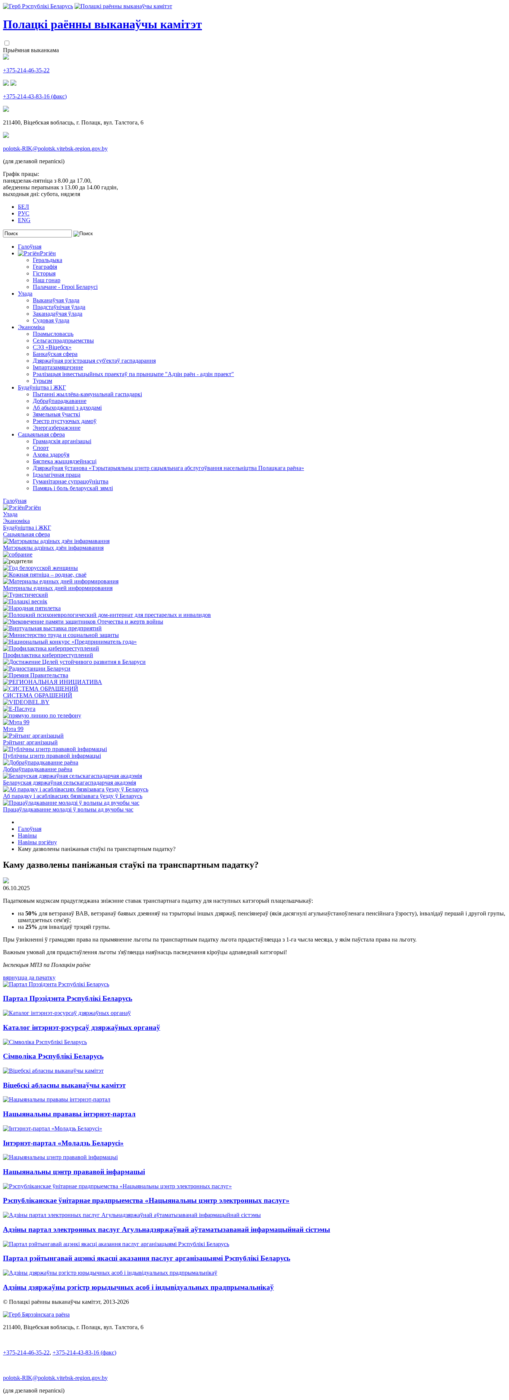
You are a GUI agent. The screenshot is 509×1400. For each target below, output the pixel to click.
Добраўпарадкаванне (59, 401)
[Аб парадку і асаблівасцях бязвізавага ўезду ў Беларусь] (75, 789)
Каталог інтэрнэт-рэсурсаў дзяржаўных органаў (81, 1027)
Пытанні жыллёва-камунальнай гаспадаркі (87, 394)
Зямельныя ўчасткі (56, 414)
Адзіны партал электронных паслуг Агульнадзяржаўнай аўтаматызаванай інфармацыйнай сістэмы (166, 1229)
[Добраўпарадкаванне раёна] (40, 762)
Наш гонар (46, 280)
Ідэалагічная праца (56, 475)
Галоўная (29, 246)
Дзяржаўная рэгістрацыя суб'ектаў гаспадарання (94, 360)
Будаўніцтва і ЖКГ (42, 387)
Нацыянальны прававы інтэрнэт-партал (69, 1114)
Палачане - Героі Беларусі (65, 287)
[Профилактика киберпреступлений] (51, 648)
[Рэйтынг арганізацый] (33, 735)
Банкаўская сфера (55, 354)
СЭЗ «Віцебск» (52, 347)
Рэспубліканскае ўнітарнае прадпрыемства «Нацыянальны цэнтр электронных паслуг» (146, 1200)
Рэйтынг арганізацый (30, 742)
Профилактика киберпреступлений (48, 655)
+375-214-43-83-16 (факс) (35, 96)
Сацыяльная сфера (41, 434)
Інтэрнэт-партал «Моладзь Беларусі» (63, 1143)
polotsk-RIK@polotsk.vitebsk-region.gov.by (55, 148)
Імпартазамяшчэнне (58, 367)
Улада (25, 293)
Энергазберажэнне (56, 428)
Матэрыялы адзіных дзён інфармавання (53, 548)
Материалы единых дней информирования (58, 588)
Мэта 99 (13, 729)
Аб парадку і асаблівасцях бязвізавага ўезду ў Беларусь (72, 796)
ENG (24, 220)
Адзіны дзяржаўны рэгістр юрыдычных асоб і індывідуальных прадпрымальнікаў (138, 1287)
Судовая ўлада (51, 320)
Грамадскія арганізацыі (62, 441)
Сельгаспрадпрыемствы (63, 340)
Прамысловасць (53, 334)
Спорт (41, 448)
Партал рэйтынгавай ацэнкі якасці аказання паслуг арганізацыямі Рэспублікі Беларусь (146, 1258)
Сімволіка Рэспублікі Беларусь (53, 1056)
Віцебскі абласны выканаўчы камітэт (64, 1085)
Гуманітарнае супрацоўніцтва (70, 481)
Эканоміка (31, 327)
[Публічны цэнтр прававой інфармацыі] (55, 749)
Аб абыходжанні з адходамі (67, 407)
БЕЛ (23, 207)
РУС (23, 213)
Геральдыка (47, 260)
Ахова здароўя (51, 454)
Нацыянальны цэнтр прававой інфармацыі (74, 1172)
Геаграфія (45, 267)
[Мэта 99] (16, 722)
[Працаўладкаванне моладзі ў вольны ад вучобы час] (71, 803)
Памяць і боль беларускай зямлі (73, 488)
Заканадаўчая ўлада (57, 313)
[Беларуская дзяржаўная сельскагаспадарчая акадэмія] (72, 776)
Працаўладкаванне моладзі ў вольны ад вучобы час (68, 809)
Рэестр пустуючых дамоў (65, 421)
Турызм (42, 381)
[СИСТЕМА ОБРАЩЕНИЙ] (40, 688)
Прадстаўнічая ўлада (59, 307)
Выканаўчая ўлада (56, 300)
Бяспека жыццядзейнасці (65, 461)
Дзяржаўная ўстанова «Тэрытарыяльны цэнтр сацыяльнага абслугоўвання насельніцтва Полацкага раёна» (168, 468)
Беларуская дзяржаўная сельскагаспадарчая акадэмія (69, 782)
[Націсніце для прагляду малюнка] (6, 881)
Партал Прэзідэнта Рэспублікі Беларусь (67, 998)
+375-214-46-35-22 (26, 70)
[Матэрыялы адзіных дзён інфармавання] (56, 541)
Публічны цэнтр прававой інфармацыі (52, 756)
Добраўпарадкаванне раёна (37, 769)
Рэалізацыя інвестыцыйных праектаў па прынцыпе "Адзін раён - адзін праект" (133, 374)
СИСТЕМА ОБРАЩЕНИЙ (37, 695)
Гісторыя (44, 273)
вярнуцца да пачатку (29, 977)
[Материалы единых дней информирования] (60, 581)
